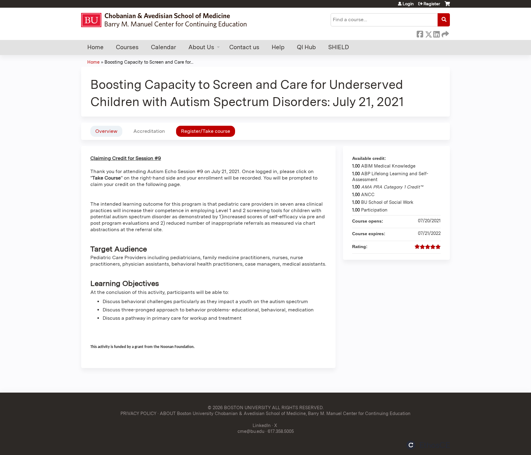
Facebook (420, 33)
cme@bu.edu (251, 431)
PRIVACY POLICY (138, 413)
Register (431, 4)
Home (95, 47)
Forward (445, 33)
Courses (127, 47)
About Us (201, 47)
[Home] (166, 20)
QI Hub (306, 47)
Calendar (163, 47)
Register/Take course (205, 131)
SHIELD (338, 47)
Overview (106, 131)
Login (408, 4)
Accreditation (149, 131)
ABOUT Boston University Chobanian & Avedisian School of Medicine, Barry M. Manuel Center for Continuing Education (285, 413)
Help (278, 47)
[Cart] (447, 6)
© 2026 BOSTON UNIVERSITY (239, 407)
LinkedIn (436, 33)
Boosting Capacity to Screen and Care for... (148, 62)
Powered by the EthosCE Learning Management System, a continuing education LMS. (428, 445)
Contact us (244, 47)
